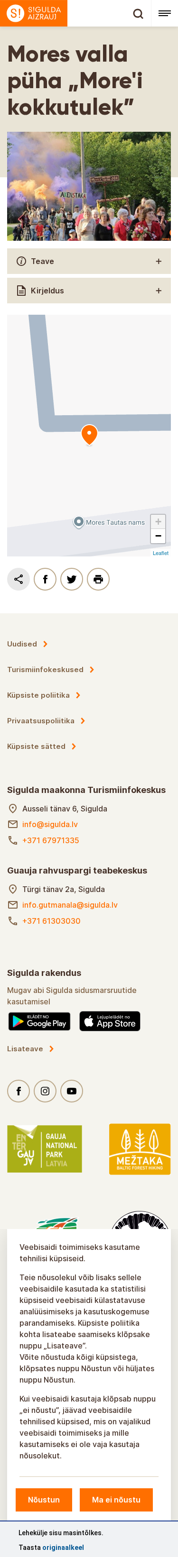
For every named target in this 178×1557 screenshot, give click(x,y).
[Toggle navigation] (164, 13)
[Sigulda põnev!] (75, 13)
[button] (158, 522)
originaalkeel (63, 1547)
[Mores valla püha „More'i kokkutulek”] (89, 435)
